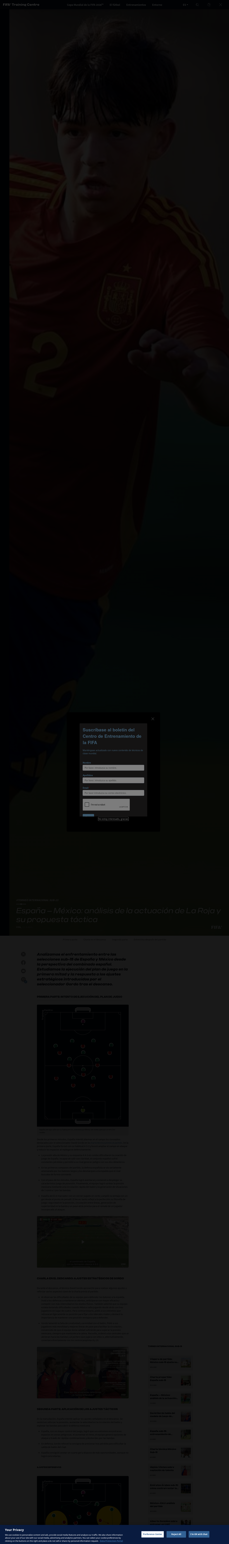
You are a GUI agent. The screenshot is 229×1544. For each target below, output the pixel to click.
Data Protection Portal (111, 1540)
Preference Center (152, 1534)
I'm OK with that (199, 1534)
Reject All (176, 1534)
